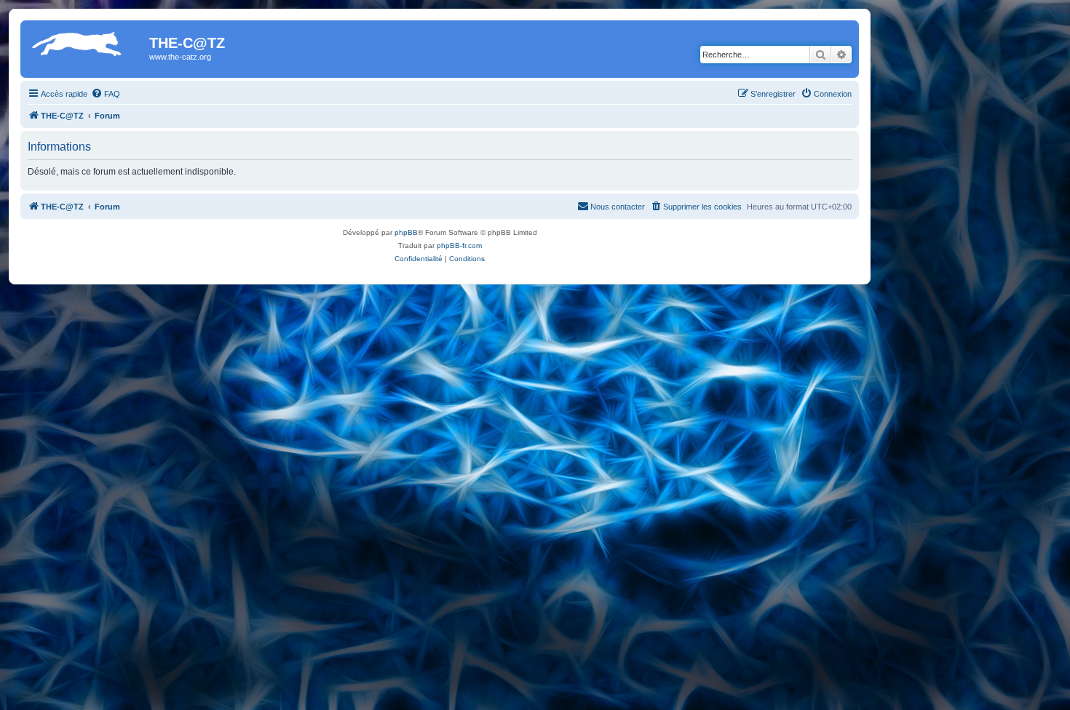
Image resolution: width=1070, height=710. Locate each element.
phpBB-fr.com (459, 246)
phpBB (406, 232)
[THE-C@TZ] (86, 47)
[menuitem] (105, 94)
